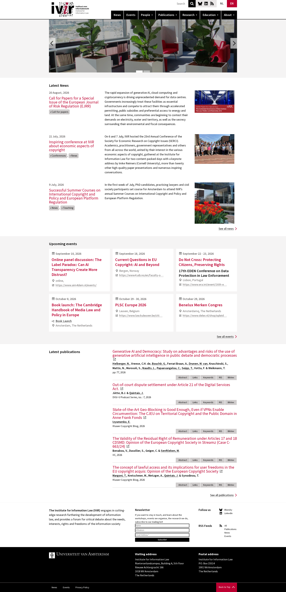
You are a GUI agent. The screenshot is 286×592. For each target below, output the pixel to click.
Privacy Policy (82, 587)
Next (233, 43)
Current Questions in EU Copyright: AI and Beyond (137, 262)
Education (209, 15)
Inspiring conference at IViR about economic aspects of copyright (71, 145)
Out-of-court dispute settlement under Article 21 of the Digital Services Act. (171, 386)
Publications (166, 15)
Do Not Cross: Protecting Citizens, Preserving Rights (202, 262)
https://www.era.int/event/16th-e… (205, 284)
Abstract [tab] (182, 377)
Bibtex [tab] (231, 377)
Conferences (59, 155)
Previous (52, 43)
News (117, 15)
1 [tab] (139, 71)
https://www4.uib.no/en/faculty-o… (141, 275)
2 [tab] (146, 71)
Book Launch (64, 321)
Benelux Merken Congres (200, 304)
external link (114, 359)
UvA (87, 555)
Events (130, 15)
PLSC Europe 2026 (130, 304)
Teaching (68, 207)
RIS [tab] (220, 377)
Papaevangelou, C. (168, 368)
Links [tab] (195, 377)
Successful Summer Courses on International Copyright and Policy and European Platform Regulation (74, 196)
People (145, 15)
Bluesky (200, 3)
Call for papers (60, 111)
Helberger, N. (121, 363)
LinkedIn (206, 3)
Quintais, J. (136, 393)
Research (188, 15)
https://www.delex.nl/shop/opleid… (205, 315)
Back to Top (224, 587)
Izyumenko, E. (121, 422)
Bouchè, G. (159, 363)
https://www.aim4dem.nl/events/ (76, 285)
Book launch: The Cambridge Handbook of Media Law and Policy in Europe (77, 309)
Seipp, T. (187, 368)
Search (192, 3)
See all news (226, 228)
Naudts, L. (148, 368)
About (228, 15)
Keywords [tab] (208, 377)
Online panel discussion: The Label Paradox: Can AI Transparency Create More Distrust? (77, 267)
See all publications (222, 495)
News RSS (212, 3)
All (225, 525)
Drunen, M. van (198, 363)
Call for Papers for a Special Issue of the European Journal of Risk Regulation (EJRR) (73, 102)
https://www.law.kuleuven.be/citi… (140, 315)
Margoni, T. (119, 475)
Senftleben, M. (170, 451)
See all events (225, 336)
